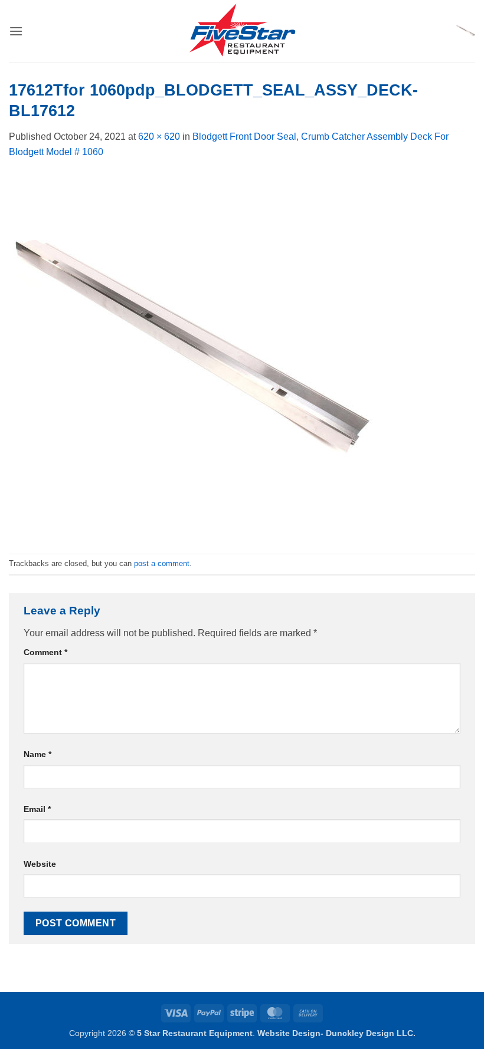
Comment (45, 652)
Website (40, 864)
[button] (16, 31)
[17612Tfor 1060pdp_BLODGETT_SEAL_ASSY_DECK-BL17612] (192, 356)
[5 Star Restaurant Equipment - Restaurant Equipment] (242, 31)
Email (37, 809)
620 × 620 (159, 136)
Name (37, 754)
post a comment (161, 563)
